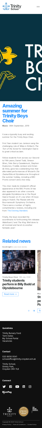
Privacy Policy (6, 424)
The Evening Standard (17, 210)
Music (5, 126)
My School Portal (10, 338)
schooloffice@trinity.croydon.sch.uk (19, 359)
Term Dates (7, 336)
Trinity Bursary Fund (11, 333)
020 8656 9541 (9, 356)
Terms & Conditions (19, 424)
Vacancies (7, 341)
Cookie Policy (31, 424)
